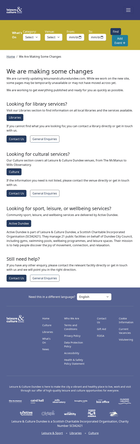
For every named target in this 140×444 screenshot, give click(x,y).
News (45, 349)
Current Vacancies (125, 331)
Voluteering (126, 339)
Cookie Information (126, 320)
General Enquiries (44, 139)
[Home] (16, 10)
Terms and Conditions (70, 327)
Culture (14, 172)
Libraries (15, 117)
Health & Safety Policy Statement (74, 361)
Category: (29, 32)
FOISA (100, 335)
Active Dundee (19, 223)
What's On (46, 340)
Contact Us (16, 139)
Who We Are (71, 318)
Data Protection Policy (73, 344)
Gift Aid (101, 329)
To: (91, 32)
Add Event (118, 40)
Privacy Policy (72, 335)
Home (11, 57)
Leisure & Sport (52, 433)
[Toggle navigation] (128, 10)
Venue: (49, 32)
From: (71, 32)
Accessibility (72, 353)
